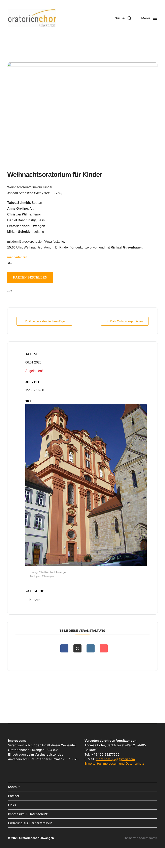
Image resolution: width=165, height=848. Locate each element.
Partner (13, 796)
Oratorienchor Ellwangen (36, 838)
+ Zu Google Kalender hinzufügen (44, 321)
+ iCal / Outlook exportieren (125, 321)
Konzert (34, 600)
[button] (123, 18)
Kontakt (14, 787)
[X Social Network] (77, 648)
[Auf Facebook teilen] (64, 648)
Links (12, 805)
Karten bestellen (30, 277)
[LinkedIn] (91, 648)
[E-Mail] (104, 648)
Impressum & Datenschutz (28, 814)
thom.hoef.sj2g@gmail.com (115, 759)
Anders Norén (148, 838)
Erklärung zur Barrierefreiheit (30, 823)
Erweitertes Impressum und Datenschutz (114, 763)
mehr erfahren (17, 257)
